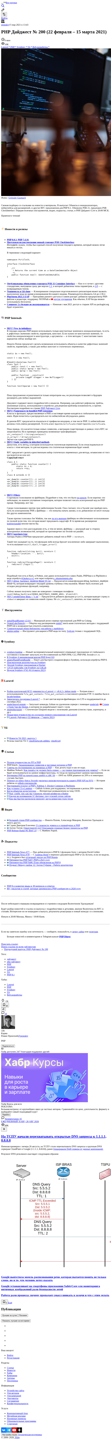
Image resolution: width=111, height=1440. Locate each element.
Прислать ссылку (9, 944)
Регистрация (13, 1358)
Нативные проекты (16, 1418)
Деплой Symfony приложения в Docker (26, 665)
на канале (81, 497)
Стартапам (12, 1424)
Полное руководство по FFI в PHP (24, 762)
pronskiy (5, 25)
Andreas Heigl (41, 854)
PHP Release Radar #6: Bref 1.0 (21, 830)
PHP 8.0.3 (12, 239)
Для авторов (13, 1393)
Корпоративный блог (17, 1413)
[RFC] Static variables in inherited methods (28, 442)
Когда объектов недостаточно (21, 791)
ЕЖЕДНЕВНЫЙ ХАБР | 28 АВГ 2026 (20, 1121)
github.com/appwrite (27, 783)
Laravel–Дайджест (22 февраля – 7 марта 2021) (32, 717)
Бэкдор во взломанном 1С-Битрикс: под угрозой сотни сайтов (40, 796)
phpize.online (13, 631)
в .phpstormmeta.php (63, 578)
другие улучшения (63, 299)
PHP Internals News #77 (18, 852)
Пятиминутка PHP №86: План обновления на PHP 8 (35, 862)
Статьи (10, 1367)
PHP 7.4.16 (23, 239)
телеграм (93, 931)
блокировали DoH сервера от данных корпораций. (78, 1149)
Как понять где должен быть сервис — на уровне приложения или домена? (61, 770)
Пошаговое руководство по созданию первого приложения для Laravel (42, 715)
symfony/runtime (14, 652)
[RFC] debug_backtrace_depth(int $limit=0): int (29, 581)
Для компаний (14, 1396)
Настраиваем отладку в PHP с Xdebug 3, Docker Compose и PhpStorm (41, 786)
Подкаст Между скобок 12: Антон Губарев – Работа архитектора (41, 865)
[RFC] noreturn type (17, 534)
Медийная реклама (16, 1416)
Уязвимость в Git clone (18, 291)
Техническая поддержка (30, 1434)
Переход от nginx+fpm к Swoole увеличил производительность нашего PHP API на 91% (50, 780)
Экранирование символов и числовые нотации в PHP (45, 765)
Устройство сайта (15, 1390)
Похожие (23, 1315)
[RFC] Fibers (13, 495)
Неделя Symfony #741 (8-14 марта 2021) (26, 670)
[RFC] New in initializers (19, 328)
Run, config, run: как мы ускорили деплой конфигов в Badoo (38, 793)
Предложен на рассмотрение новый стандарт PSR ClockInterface (40, 242)
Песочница (12, 1380)
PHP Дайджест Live (50, 408)
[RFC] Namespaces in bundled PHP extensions (30, 411)
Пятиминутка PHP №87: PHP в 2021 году (29, 860)
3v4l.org (70, 631)
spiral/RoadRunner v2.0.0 (19, 620)
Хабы (9, 1373)
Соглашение (13, 1401)
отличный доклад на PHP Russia (42, 857)
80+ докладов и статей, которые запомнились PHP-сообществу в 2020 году (44, 888)
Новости (11, 1370)
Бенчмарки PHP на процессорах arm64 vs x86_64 (31, 775)
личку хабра (78, 931)
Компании (12, 1375)
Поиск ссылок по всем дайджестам (18, 946)
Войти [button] (4, 18)
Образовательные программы (21, 1421)
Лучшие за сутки (9, 1315)
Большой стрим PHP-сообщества (25, 820)
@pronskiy (23, 1036)
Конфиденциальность (17, 1403)
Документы (12, 1398)
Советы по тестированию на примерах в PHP (29, 767)
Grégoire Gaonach (17, 198)
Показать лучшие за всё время (15, 1321)
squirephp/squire (14, 709)
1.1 (50, 286)
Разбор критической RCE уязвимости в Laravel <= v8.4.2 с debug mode (41, 691)
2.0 (96, 286)
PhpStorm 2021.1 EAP (18, 296)
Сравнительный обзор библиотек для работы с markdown (35, 628)
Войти (10, 1355)
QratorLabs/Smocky (16, 623)
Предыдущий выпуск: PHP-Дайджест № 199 (26, 949)
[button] (58, 472)
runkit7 (59, 623)
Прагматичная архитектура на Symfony (26, 662)
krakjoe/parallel (14, 523)
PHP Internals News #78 (18, 854)
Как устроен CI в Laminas (19, 788)
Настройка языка (9, 1435)
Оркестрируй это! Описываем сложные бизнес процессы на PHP (56, 828)
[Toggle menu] (2, 3)
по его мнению (59, 518)
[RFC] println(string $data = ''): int (22, 596)
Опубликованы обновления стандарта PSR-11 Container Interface (41, 283)
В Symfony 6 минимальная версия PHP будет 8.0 (30, 657)
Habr (17, 1437)
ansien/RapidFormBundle (18, 660)
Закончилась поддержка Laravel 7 (23, 699)
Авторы (11, 1378)
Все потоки (11, 2)
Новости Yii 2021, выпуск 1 (23, 738)
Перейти (6, 1115)
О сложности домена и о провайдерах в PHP (58, 825)
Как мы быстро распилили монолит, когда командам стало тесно (41, 799)
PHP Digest (64, 936)
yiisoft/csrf (55, 741)
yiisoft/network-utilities (39, 741)
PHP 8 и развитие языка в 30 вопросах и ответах (31, 886)
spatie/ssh (94, 704)
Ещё (10, 1302)
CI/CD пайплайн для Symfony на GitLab (26, 667)
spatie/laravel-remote (16, 704)
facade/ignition (13, 696)
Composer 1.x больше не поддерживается (28, 304)
